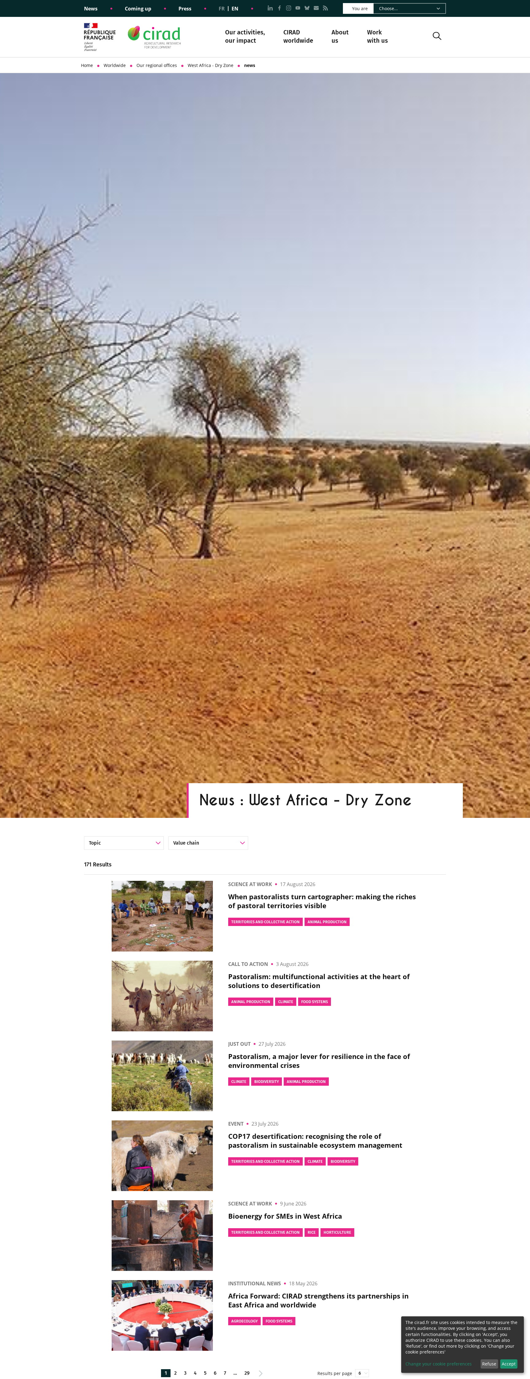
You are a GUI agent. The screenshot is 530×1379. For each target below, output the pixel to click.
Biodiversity (266, 1081)
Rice (312, 1232)
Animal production (327, 922)
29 (247, 1373)
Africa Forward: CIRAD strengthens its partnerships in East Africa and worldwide (318, 1300)
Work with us (377, 36)
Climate (285, 1001)
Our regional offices (156, 65)
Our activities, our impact (245, 37)
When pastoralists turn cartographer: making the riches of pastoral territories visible (322, 901)
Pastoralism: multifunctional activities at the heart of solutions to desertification (319, 981)
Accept (509, 1364)
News (91, 8)
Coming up (138, 8)
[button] (437, 37)
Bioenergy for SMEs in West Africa (285, 1216)
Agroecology (244, 1321)
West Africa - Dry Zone (210, 65)
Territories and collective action (265, 922)
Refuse (489, 1364)
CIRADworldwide (298, 36)
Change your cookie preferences (438, 1364)
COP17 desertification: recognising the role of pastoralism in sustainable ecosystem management (315, 1140)
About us (340, 37)
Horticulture (337, 1232)
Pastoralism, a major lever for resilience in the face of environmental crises (319, 1060)
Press (185, 8)
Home (87, 65)
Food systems (314, 1001)
